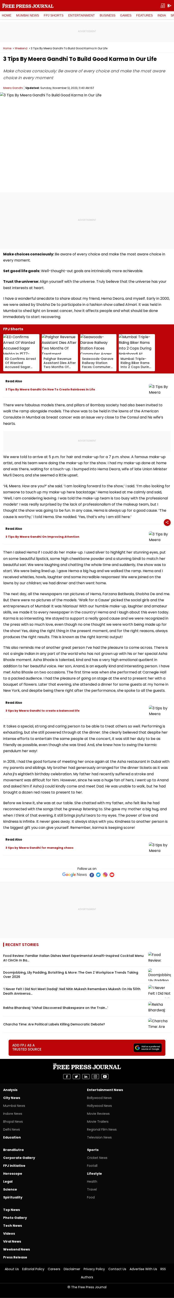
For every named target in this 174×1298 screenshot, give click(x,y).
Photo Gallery (15, 1217)
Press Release (15, 1257)
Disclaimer (72, 1269)
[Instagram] (105, 874)
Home (6, 15)
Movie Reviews (98, 1113)
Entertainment (81, 15)
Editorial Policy (33, 1269)
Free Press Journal (28, 5)
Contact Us (117, 1269)
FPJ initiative (14, 1165)
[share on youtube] (105, 1076)
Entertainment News (105, 1090)
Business (107, 15)
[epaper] (162, 6)
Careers (54, 1269)
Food (91, 1197)
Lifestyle (94, 1173)
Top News (11, 1210)
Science (10, 1189)
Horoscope (12, 1173)
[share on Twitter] (76, 1076)
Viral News (12, 1241)
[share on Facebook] (66, 1076)
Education (12, 1137)
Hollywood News (99, 1105)
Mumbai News (27, 15)
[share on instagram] (95, 1076)
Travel (92, 1189)
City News (11, 1098)
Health (92, 1181)
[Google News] (74, 874)
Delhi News (11, 1129)
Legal (7, 1181)
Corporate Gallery (19, 1157)
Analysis (10, 1090)
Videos (9, 1233)
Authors (87, 1277)
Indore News (12, 1113)
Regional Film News (102, 1129)
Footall (92, 1165)
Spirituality (12, 1197)
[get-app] (169, 6)
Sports (93, 1150)
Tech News (12, 1225)
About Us (12, 1269)
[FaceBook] (91, 874)
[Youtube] (112, 874)
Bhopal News (13, 1121)
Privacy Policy (94, 1269)
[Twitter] (98, 874)
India (161, 15)
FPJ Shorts (53, 15)
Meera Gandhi (13, 88)
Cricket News (97, 1157)
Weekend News (16, 1249)
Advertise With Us (143, 1269)
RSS (163, 1269)
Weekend (21, 48)
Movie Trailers (98, 1121)
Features (144, 15)
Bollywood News (99, 1098)
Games (125, 15)
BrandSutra (13, 1150)
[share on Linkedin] (85, 1076)
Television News (99, 1137)
